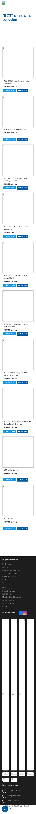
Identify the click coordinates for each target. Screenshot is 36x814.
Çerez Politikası (8, 603)
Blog (4, 579)
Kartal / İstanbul (13, 801)
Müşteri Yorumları (8, 588)
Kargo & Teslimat (8, 591)
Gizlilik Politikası (8, 600)
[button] (27, 3)
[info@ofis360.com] (5, 796)
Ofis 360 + (6, 567)
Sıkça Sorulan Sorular (10, 573)
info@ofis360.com (14, 796)
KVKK (4, 606)
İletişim (4, 582)
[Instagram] (25, 613)
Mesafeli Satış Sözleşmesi (11, 597)
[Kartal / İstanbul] (5, 801)
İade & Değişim (7, 594)
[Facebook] (21, 613)
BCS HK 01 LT (9, 519)
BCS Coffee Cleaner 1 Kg (13, 470)
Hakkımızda (6, 564)
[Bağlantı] (22, 3)
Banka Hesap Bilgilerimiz (11, 570)
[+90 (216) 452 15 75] (5, 791)
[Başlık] (3, 3)
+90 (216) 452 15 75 (15, 791)
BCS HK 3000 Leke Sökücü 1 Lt (15, 129)
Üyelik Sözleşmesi (9, 576)
